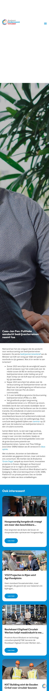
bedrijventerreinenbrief (30, 354)
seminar (36, 421)
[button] (45, 23)
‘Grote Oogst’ (8, 461)
